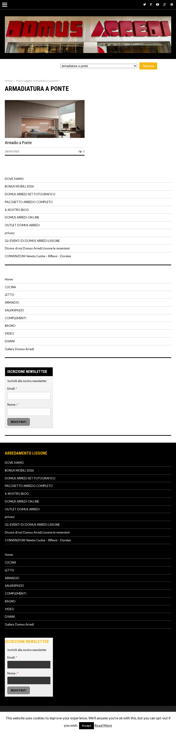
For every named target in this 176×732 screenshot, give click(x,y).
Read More (103, 725)
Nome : (13, 404)
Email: (12, 388)
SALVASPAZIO (14, 310)
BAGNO (10, 325)
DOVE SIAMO (14, 179)
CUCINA (10, 287)
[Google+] (164, 4)
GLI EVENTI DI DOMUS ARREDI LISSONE (32, 241)
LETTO (9, 294)
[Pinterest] (171, 4)
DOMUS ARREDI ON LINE (22, 217)
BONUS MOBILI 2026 (19, 186)
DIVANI (10, 341)
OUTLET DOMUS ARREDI (22, 225)
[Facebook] (151, 4)
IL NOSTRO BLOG (17, 210)
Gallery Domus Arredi (19, 349)
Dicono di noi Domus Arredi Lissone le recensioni (37, 248)
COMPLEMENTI (15, 318)
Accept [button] (86, 725)
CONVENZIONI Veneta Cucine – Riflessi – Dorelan (38, 256)
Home (9, 80)
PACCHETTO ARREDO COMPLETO (29, 202)
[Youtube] (157, 4)
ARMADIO (12, 302)
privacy (10, 233)
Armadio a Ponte (18, 142)
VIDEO (9, 333)
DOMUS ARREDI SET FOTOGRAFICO (30, 194)
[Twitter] (144, 4)
